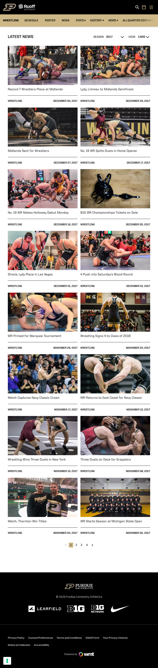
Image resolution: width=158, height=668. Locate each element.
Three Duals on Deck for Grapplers (105, 459)
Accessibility (41, 644)
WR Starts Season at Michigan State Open (111, 521)
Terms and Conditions (69, 637)
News (65, 20)
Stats (81, 20)
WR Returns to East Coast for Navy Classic (111, 398)
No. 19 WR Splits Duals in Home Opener (108, 151)
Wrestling (15, 101)
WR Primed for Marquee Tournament (34, 336)
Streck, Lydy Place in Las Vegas (30, 274)
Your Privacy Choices (115, 637)
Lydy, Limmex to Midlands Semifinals (107, 89)
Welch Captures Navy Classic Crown (33, 398)
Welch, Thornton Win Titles (27, 521)
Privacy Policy (16, 637)
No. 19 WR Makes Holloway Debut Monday (38, 212)
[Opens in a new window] (44, 609)
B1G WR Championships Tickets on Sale (109, 212)
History (96, 20)
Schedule (31, 20)
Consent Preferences (40, 637)
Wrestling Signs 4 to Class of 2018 (105, 336)
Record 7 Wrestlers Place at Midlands (35, 89)
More (112, 20)
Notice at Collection (19, 645)
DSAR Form (92, 637)
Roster (50, 20)
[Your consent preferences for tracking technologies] (7, 661)
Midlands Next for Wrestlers (28, 151)
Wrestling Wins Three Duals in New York (37, 459)
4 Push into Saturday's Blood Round (106, 274)
